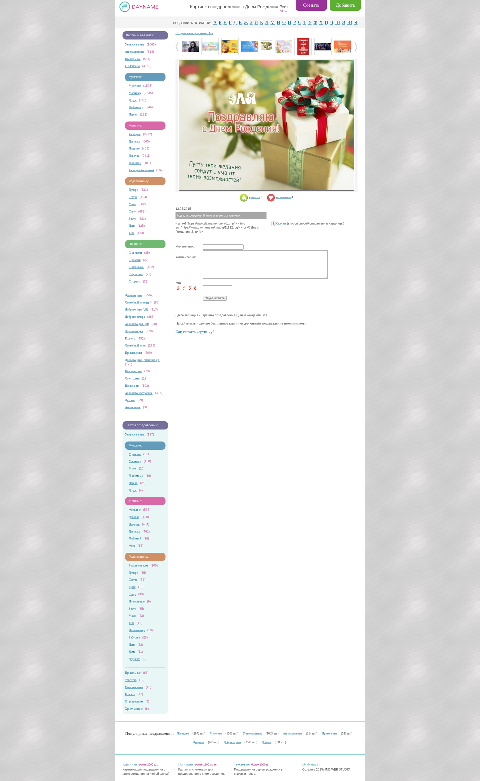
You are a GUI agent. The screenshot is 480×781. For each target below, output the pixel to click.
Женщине (134, 134)
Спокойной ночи (135, 345)
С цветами (135, 252)
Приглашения (133, 352)
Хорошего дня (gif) (137, 324)
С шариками (136, 267)
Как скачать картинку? (195, 332)
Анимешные (132, 407)
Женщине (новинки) (141, 170)
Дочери (133, 190)
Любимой (135, 163)
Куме (132, 652)
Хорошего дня (134, 331)
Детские (130, 400)
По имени (185, 764)
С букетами (136, 274)
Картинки (129, 764)
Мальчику (135, 93)
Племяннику (137, 630)
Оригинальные (134, 687)
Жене (132, 546)
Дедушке (134, 659)
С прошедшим (134, 701)
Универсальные (134, 44)
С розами (134, 260)
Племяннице (136, 601)
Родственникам (138, 565)
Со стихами (132, 378)
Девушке (134, 141)
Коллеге (130, 338)
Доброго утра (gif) (136, 309)
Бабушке (134, 637)
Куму (132, 587)
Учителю (130, 680)
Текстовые (242, 764)
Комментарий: (186, 257)
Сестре (133, 197)
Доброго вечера (135, 316)
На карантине (133, 371)
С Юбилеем (132, 66)
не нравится (283, 197)
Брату (132, 218)
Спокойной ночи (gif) (138, 302)
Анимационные (134, 52)
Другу (132, 100)
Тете (131, 233)
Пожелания (132, 386)
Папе (132, 226)
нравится (254, 197)
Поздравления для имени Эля (194, 33)
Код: (179, 282)
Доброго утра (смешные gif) (142, 360)
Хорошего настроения (138, 393)
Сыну (132, 211)
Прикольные (132, 59)
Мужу (132, 468)
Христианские (133, 708)
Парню (133, 114)
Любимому (136, 107)
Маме (132, 204)
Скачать (281, 223)
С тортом (134, 281)
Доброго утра (133, 295)
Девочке (134, 156)
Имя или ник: (185, 246)
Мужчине (135, 86)
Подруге (134, 148)
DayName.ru (311, 764)
